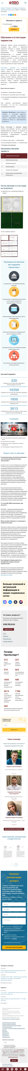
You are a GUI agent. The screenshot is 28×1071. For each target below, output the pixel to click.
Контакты (5, 636)
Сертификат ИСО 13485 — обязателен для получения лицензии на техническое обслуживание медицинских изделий (14, 978)
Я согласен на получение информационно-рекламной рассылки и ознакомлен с (14, 936)
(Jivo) (4, 1052)
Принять (14, 1060)
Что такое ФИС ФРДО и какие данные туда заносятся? (12, 504)
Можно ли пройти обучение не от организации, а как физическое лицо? (13, 521)
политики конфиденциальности (12, 930)
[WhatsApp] (13, 15)
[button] (16, 864)
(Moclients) (16, 1051)
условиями (14, 938)
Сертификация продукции (7, 1065)
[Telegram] (9, 15)
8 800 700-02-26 (9, 624)
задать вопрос (8, 629)
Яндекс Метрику (20, 1049)
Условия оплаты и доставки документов (11, 1018)
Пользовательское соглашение (9, 1022)
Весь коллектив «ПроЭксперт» (14, 829)
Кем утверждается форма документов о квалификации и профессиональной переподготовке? (11, 562)
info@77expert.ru (5, 1035)
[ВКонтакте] (11, 15)
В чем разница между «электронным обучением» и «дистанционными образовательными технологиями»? (14, 459)
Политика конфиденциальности (9, 1024)
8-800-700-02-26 (5, 1032)
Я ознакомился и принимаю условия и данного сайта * (14, 929)
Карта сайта (4, 1031)
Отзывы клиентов (7, 641)
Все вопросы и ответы (6, 575)
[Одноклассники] (15, 15)
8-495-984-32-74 (5, 1034)
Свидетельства (7, 639)
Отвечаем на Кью (6, 1037)
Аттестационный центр (7, 1064)
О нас (4, 633)
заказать (14, 29)
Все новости (4, 1003)
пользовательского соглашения (12, 928)
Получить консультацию (14, 947)
